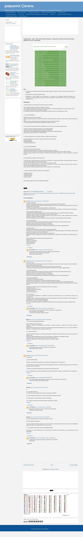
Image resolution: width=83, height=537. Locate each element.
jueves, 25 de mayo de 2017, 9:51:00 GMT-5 (39, 387)
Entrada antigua (74, 465)
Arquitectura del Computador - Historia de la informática (14, 73)
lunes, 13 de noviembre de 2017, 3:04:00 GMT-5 (40, 417)
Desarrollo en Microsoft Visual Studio (35, 193)
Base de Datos (21, 14)
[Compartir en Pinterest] (51, 191)
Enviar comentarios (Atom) (53, 469)
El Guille (31, 249)
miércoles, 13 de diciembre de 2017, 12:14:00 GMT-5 (45, 437)
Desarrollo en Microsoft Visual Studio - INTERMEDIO (53, 193)
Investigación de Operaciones (11, 14)
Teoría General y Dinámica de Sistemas (64, 14)
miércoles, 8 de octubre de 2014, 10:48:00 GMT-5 (44, 308)
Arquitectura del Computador (34, 12)
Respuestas (30, 247)
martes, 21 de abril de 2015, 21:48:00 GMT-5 (43, 377)
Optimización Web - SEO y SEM (11, 16)
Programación (52, 14)
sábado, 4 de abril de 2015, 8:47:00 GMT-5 (39, 355)
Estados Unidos (31, 194)
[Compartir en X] (49, 191)
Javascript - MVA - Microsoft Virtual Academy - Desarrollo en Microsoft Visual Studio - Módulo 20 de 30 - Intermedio (15, 47)
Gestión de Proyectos (62, 12)
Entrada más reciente (29, 465)
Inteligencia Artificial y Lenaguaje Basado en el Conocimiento (37, 14)
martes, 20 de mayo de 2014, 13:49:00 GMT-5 (40, 201)
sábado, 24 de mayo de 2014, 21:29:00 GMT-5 (43, 249)
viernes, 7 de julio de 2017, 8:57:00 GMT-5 (42, 407)
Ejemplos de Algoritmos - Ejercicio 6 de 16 (14, 82)
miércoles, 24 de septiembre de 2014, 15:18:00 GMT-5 (40, 319)
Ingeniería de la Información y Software (49, 12)
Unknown (28, 201)
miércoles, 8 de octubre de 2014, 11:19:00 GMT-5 (44, 345)
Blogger (50, 528)
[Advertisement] (51, 26)
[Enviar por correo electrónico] (47, 191)
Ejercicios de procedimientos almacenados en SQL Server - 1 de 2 (14, 90)
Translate (14, 23)
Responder (28, 245)
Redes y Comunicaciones (22, 12)
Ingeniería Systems (19, 6)
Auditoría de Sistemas (23, 16)
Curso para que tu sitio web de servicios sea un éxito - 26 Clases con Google (14, 65)
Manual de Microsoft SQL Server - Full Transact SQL (15, 56)
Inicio (52, 465)
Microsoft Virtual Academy (10, 12)
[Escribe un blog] (48, 191)
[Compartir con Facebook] (50, 191)
